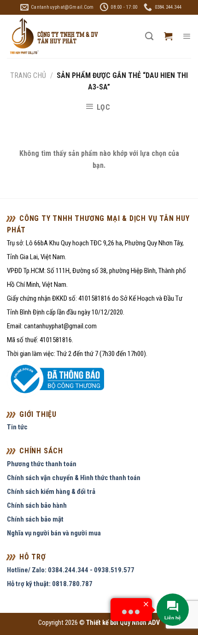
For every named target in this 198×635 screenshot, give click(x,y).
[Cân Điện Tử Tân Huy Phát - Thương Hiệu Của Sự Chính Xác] (53, 37)
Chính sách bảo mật (35, 519)
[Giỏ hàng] (168, 36)
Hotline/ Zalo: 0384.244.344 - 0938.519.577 (70, 570)
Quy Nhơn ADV (140, 623)
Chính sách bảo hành (37, 505)
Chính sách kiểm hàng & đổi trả (51, 491)
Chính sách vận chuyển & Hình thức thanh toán (73, 478)
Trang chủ (28, 75)
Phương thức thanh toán (41, 464)
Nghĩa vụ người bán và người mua (54, 533)
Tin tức (17, 427)
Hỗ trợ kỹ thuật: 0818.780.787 (50, 584)
